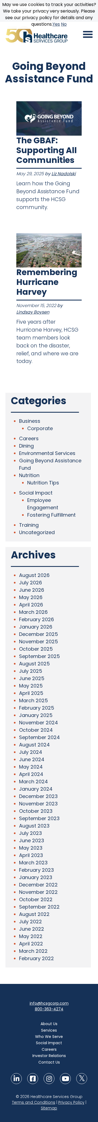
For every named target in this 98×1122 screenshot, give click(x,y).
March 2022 (33, 951)
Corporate (40, 428)
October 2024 (36, 730)
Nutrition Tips (43, 482)
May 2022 (30, 936)
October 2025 (36, 648)
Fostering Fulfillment (51, 514)
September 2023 (39, 818)
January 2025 (36, 715)
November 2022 (38, 892)
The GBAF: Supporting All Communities (46, 150)
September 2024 (39, 737)
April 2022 (31, 943)
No (64, 24)
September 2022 (39, 906)
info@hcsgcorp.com (49, 1003)
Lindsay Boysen (32, 312)
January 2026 (35, 626)
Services (49, 1030)
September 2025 (39, 656)
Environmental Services (47, 453)
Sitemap (49, 1108)
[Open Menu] (88, 34)
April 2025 (31, 693)
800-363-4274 (49, 1009)
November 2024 (38, 722)
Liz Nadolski (63, 174)
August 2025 (34, 663)
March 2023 (33, 862)
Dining (26, 445)
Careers (29, 438)
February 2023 (36, 870)
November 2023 (38, 803)
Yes (56, 24)
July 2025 (30, 671)
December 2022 (38, 884)
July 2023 (30, 833)
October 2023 (36, 811)
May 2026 (30, 597)
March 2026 (33, 612)
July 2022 (30, 921)
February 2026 (36, 619)
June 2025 (31, 678)
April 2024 (31, 774)
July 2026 (30, 582)
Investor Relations (49, 1055)
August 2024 (34, 744)
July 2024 (30, 752)
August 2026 (34, 575)
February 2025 (36, 707)
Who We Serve (49, 1036)
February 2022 (36, 958)
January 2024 (36, 788)
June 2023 (31, 840)
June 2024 (31, 759)
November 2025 (38, 641)
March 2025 (33, 700)
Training (29, 525)
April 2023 (31, 855)
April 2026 (31, 604)
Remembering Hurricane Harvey (46, 282)
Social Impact (36, 492)
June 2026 (31, 590)
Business (29, 421)
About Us (49, 1023)
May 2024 (31, 766)
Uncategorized (37, 532)
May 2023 (30, 847)
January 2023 (35, 877)
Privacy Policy (71, 1102)
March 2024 (33, 781)
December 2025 (38, 634)
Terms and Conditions (33, 1102)
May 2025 (31, 685)
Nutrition (29, 475)
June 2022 (31, 928)
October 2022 (36, 899)
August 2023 (34, 825)
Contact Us (49, 1062)
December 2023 (38, 796)
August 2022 (34, 914)
